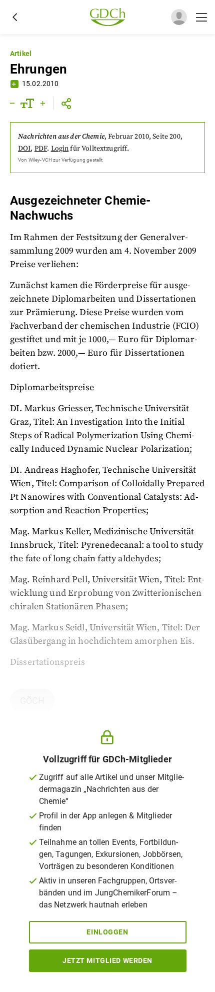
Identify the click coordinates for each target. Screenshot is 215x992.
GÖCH (32, 700)
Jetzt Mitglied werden (107, 960)
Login (60, 148)
